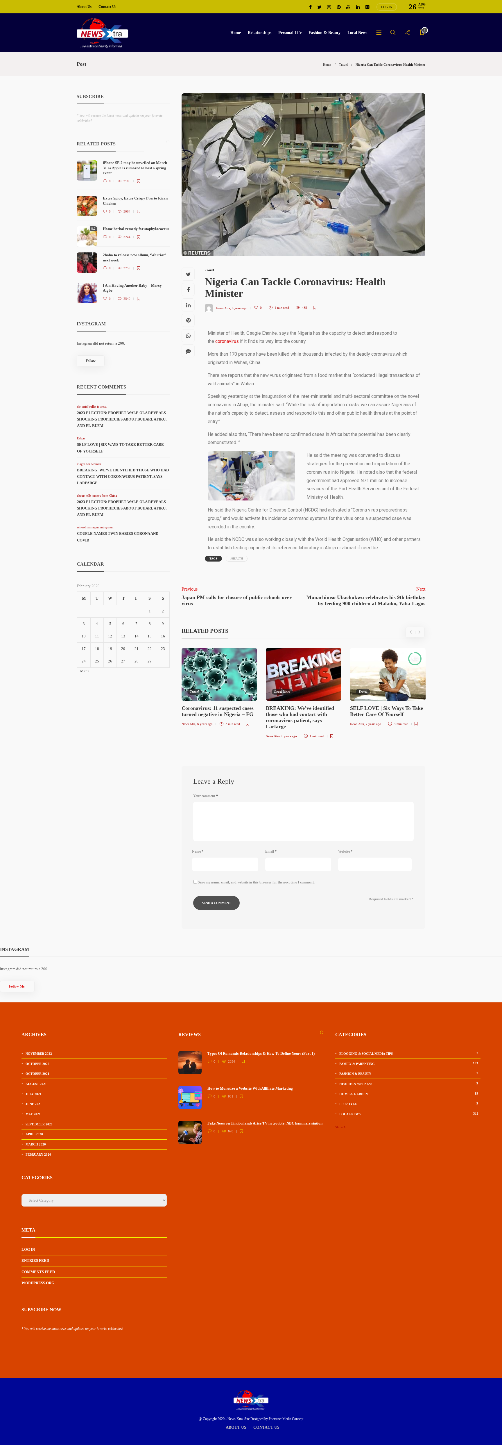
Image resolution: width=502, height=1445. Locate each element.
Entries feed (35, 1260)
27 (123, 661)
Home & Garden (408, 1094)
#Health (236, 558)
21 (137, 648)
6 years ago (239, 307)
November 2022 (39, 1053)
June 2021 (34, 1104)
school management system (95, 527)
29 (150, 661)
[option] (219, 688)
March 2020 (36, 1144)
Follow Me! (17, 986)
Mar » (84, 671)
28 (137, 661)
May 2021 (33, 1114)
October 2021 (37, 1073)
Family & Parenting (408, 1063)
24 (84, 661)
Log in (386, 7)
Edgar (81, 438)
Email (271, 851)
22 (150, 648)
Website (345, 851)
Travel (343, 64)
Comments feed (38, 1272)
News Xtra (223, 307)
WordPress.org (37, 1283)
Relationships (259, 33)
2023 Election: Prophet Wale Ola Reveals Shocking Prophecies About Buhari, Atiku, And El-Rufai (121, 419)
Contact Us (107, 6)
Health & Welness (408, 1083)
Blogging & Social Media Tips (408, 1053)
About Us (84, 6)
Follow (91, 361)
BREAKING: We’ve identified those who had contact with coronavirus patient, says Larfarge (123, 476)
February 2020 (38, 1154)
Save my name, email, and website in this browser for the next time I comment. (256, 882)
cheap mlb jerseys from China (97, 495)
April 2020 (34, 1134)
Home (235, 33)
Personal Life (290, 33)
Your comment (205, 796)
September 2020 (39, 1124)
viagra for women (89, 464)
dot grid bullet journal (92, 406)
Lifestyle (408, 1104)
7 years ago (373, 724)
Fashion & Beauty (324, 33)
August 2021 (36, 1084)
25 (97, 661)
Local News (357, 33)
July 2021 (34, 1094)
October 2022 (37, 1064)
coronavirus (227, 341)
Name (197, 851)
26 (110, 661)
